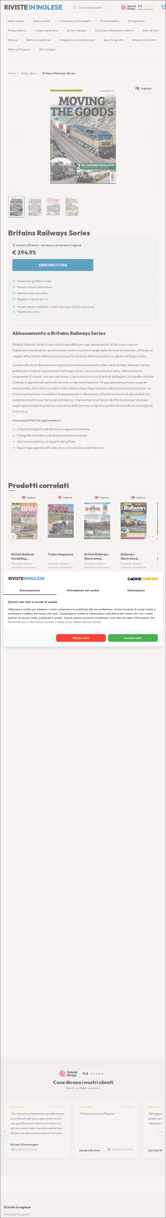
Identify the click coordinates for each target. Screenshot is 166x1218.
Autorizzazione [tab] (30, 590)
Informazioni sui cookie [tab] (83, 590)
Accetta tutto (133, 638)
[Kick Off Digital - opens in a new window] (143, 579)
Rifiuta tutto (81, 638)
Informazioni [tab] (136, 590)
